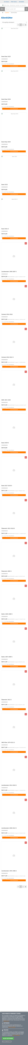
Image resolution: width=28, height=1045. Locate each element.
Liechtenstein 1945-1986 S (9, 871)
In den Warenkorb (14, 66)
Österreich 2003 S (6, 571)
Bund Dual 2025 (6, 56)
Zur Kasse (6, 1)
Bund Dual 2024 (6, 99)
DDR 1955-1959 (6, 400)
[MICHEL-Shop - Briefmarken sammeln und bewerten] (14, 5)
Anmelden (21, 1)
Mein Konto (14, 1)
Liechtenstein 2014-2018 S (9, 785)
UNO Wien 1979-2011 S (8, 742)
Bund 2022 (5, 184)
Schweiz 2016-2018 (7, 314)
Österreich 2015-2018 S (8, 528)
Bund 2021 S (5, 229)
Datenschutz (6, 1021)
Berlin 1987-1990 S (7, 657)
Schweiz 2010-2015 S (8, 357)
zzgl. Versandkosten (10, 63)
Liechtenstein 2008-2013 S (9, 828)
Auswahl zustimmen (7, 1041)
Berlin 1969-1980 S (7, 614)
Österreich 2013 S (6, 699)
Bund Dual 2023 (6, 142)
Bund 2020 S (5, 443)
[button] (25, 25)
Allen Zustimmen (8, 1038)
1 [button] (20, 25)
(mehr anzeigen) (11, 1027)
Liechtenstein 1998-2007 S (9, 271)
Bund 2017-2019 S (7, 485)
